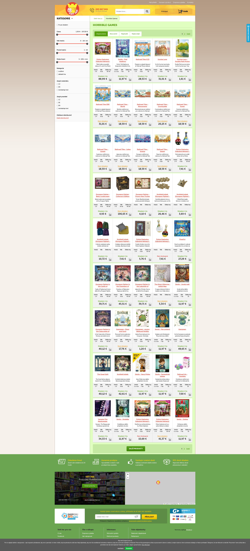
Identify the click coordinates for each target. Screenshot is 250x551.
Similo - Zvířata (182, 419)
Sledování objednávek (138, 533)
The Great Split (102, 374)
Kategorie (63, 18)
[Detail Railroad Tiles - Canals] (103, 138)
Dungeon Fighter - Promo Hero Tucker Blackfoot (142, 196)
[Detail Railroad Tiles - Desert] (162, 138)
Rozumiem (129, 548)
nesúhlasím (121, 548)
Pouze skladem (63, 25)
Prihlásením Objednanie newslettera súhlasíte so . (126, 521)
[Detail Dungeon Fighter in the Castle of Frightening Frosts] (103, 273)
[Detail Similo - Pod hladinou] (123, 48)
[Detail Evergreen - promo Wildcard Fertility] (143, 318)
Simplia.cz (189, 530)
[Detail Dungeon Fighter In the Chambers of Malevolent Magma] (123, 273)
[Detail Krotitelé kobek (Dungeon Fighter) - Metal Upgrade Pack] (162, 183)
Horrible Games (111, 18)
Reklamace (135, 536)
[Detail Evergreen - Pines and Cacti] (123, 318)
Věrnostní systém (112, 533)
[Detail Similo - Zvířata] (182, 408)
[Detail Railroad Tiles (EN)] (103, 93)
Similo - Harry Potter (142, 374)
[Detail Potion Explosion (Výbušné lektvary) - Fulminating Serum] (182, 138)
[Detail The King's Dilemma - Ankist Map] (162, 273)
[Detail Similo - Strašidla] (123, 408)
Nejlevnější (136, 34)
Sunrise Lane (162, 59)
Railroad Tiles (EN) (102, 104)
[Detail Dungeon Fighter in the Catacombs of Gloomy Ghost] (103, 318)
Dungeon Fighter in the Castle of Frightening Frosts (103, 286)
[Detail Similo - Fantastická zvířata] (162, 363)
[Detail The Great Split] (103, 363)
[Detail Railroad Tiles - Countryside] (162, 93)
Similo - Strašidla (123, 419)
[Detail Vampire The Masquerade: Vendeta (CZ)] (103, 408)
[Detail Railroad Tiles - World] (123, 93)
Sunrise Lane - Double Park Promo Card (182, 61)
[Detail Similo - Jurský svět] (182, 273)
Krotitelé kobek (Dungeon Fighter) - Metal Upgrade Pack (162, 196)
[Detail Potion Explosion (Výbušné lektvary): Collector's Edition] (103, 48)
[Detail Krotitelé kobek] (123, 363)
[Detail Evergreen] (182, 318)
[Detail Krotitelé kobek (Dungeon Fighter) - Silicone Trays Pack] (123, 228)
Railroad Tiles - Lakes (123, 149)
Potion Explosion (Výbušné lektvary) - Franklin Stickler (142, 241)
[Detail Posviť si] (182, 228)
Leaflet (167, 504)
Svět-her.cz (98, 18)
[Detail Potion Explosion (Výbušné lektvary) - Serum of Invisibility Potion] (162, 228)
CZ (59, 84)
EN (59, 87)
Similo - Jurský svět (182, 284)
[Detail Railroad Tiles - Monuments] (143, 93)
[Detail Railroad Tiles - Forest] (182, 93)
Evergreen (182, 329)
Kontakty (190, 2)
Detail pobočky (89, 486)
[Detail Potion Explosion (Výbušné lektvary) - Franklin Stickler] (143, 228)
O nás (60, 533)
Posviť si (182, 239)
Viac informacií (146, 545)
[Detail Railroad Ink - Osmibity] (182, 363)
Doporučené (101, 34)
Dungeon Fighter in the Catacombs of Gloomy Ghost (103, 331)
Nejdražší (124, 34)
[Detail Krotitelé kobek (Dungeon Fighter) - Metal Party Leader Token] (182, 183)
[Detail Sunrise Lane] (162, 48)
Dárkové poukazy (113, 536)
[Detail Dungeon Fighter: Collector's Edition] (123, 183)
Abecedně (113, 34)
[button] (158, 482)
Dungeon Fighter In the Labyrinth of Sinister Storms (142, 286)
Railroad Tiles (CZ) (142, 59)
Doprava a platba (179, 2)
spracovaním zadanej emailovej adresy (140, 521)
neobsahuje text (63, 90)
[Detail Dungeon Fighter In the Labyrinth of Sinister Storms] (143, 273)
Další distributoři (63, 118)
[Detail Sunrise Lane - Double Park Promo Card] (182, 48)
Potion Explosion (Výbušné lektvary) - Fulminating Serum (182, 151)
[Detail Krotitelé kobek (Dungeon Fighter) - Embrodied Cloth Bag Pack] (103, 228)
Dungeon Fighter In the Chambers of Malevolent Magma (123, 286)
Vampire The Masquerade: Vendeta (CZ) (103, 421)
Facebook (61, 536)
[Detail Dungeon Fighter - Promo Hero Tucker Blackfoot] (143, 183)
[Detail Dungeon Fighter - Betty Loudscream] (103, 183)
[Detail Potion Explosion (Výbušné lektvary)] (162, 408)
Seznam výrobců (165, 2)
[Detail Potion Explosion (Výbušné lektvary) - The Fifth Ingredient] (143, 408)
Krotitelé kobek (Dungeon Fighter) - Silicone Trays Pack (122, 241)
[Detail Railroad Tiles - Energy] (143, 138)
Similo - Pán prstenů (162, 329)
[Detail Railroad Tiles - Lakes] (123, 138)
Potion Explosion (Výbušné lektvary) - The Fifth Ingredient (142, 421)
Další (188, 34)
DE (59, 102)
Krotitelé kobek (122, 374)
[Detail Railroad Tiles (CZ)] (143, 48)
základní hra (62, 74)
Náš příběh (153, 2)
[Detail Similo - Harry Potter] (143, 363)
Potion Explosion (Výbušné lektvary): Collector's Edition (103, 61)
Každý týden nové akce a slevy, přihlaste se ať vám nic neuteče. (126, 511)
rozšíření (61, 71)
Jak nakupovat (87, 536)
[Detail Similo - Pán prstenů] (162, 318)
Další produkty (136, 449)
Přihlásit (164, 11)
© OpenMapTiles (174, 504)
